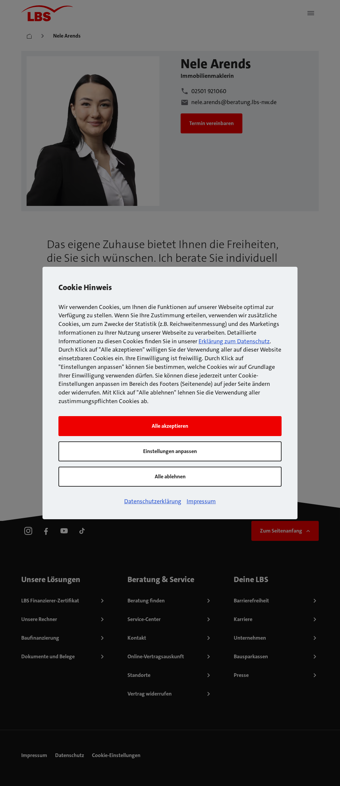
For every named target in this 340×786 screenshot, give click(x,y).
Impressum (201, 501)
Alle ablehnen (170, 476)
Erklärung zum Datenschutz (234, 341)
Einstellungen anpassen (170, 451)
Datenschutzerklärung (152, 501)
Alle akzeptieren (170, 425)
